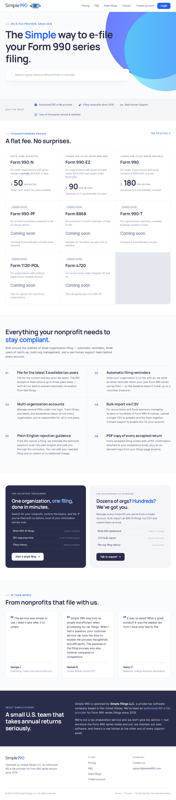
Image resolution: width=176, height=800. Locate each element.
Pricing (86, 6)
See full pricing (160, 133)
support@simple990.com (147, 768)
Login (164, 6)
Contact (126, 6)
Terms (118, 793)
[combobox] (67, 75)
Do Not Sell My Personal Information (152, 793)
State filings (110, 6)
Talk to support (110, 557)
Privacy (128, 793)
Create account (145, 6)
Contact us (139, 763)
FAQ (96, 6)
